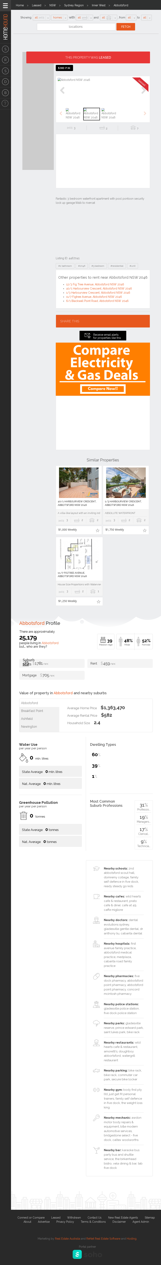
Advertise (44, 1221)
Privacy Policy (65, 1221)
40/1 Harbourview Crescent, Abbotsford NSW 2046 (99, 288)
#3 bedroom (97, 266)
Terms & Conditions (93, 1221)
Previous (62, 94)
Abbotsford (121, 5)
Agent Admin (141, 1221)
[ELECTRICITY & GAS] (5, 103)
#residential (117, 266)
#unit (132, 266)
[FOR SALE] (5, 48)
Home (20, 5)
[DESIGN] (5, 81)
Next (143, 94)
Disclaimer (119, 1221)
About (27, 1221)
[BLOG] (5, 92)
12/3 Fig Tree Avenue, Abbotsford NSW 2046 (95, 284)
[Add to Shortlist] (97, 530)
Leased (36, 5)
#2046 (81, 266)
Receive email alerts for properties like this (107, 336)
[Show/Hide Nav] (5, 5)
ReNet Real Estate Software (103, 1238)
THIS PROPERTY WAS (88, 57)
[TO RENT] (5, 59)
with (72, 17)
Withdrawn (74, 1217)
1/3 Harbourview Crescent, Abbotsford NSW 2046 (98, 292)
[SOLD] (5, 70)
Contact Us (95, 1217)
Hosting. (132, 1238)
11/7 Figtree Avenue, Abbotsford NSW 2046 (94, 296)
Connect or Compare (31, 1217)
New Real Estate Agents (123, 1217)
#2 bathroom (65, 266)
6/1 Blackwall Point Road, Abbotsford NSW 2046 (97, 300)
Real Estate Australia (67, 1238)
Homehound (5, 21)
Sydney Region (74, 5)
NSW (52, 5)
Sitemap (150, 1217)
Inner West (98, 5)
